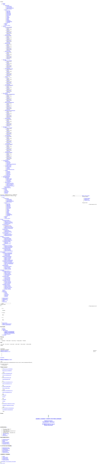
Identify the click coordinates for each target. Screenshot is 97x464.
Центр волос (7, 5)
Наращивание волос (5, 447)
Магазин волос (9, 6)
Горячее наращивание (8, 253)
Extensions (8, 171)
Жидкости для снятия (8, 261)
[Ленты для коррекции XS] (7, 373)
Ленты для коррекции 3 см (7, 383)
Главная (3, 3)
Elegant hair (8, 206)
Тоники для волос (7, 273)
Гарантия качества (5, 459)
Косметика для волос (8, 127)
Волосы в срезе (7, 43)
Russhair (7, 19)
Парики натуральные (8, 245)
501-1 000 (7, 344)
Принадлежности (8, 118)
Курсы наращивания (5, 450)
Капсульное (8, 162)
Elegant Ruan (8, 13)
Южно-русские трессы (8, 234)
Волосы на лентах (8, 35)
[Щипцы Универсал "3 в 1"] (5, 351)
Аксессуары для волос (9, 144)
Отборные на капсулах (8, 221)
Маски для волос (7, 272)
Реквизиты (6, 192)
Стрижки (8, 167)
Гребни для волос (7, 285)
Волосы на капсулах (5, 220)
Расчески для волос (7, 281)
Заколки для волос (7, 286)
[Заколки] (4, 399)
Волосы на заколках (8, 60)
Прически (8, 168)
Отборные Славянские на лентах (8, 405)
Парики (3, 244)
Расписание (8, 180)
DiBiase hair (8, 12)
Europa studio (8, 14)
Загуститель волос (8, 135)
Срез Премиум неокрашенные (7, 409)
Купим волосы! (7, 175)
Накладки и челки (7, 243)
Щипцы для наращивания (9, 102)
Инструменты (8, 32)
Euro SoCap (8, 15)
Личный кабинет (87, 198)
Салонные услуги (8, 165)
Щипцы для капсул (7, 258)
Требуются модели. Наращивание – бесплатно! (49, 421)
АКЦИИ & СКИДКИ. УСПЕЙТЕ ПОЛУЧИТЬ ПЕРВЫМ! (48, 418)
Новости (5, 23)
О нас (4, 4)
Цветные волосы (7, 223)
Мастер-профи (8, 179)
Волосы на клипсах (7, 239)
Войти (83, 195)
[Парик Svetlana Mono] (6, 386)
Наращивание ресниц (6, 448)
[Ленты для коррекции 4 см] (7, 390)
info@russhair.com (6, 433)
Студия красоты (9, 7)
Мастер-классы (7, 182)
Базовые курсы (9, 178)
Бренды (5, 9)
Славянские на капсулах (8, 222)
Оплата (5, 189)
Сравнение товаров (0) (4, 350)
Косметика (8, 34)
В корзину (2, 364)
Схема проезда (4, 435)
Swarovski (8, 22)
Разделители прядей (7, 266)
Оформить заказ (87, 200)
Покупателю (4, 188)
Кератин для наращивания (9, 262)
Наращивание (7, 161)
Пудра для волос (7, 277)
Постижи (8, 30)
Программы (7, 177)
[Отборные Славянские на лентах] (8, 403)
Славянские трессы (7, 233)
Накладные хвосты (7, 241)
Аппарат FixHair (7, 254)
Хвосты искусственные (8, 250)
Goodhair (7, 210)
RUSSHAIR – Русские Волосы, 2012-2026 (8, 461)
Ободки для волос (7, 288)
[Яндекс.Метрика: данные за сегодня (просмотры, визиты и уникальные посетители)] (2, 463)
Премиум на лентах (7, 225)
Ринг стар (6, 264)
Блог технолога (7, 186)
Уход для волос (7, 275)
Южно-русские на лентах (8, 227)
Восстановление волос (10, 169)
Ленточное (8, 163)
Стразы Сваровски (7, 282)
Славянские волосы (5, 439)
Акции (5, 24)
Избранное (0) (86, 199)
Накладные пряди (7, 249)
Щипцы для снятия (7, 257)
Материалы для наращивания (10, 110)
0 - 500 (3, 344)
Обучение (4, 290)
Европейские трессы (8, 235)
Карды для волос (7, 267)
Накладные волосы (7, 238)
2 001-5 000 (17, 344)
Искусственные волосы (9, 85)
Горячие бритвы (7, 255)
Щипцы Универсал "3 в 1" (6, 359)
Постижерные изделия (9, 68)
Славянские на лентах (8, 226)
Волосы (4, 26)
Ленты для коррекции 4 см (7, 392)
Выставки (8, 173)
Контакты (6, 296)
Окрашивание (8, 166)
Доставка (6, 190)
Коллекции (8, 172)
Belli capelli (8, 11)
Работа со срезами (9, 184)
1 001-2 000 (12, 344)
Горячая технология (9, 183)
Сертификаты (8, 181)
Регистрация (87, 195)
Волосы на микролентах (8, 228)
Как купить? (6, 191)
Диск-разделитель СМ (6, 379)
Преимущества (9, 8)
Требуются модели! (5, 452)
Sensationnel (8, 20)
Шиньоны (6, 242)
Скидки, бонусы (7, 25)
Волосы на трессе (8, 51)
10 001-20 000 (28, 344)
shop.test (4, 434)
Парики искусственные (8, 246)
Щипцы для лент (7, 259)
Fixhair (7, 16)
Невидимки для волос (8, 287)
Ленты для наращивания (8, 263)
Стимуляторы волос (7, 274)
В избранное (6, 364)
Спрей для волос (7, 278)
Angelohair (8, 10)
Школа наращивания (6, 176)
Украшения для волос (8, 152)
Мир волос (8, 174)
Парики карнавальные (8, 247)
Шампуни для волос (7, 271)
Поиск (2, 345)
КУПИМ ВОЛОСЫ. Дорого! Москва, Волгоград (48, 424)
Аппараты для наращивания (10, 94)
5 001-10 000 (23, 344)
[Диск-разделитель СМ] (6, 377)
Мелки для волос (7, 283)
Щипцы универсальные (6, 324)
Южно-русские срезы (8, 231)
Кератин (3, 396)
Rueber (7, 18)
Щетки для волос (7, 280)
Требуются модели (7, 187)
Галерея (6, 170)
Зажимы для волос (7, 268)
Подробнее (2, 357)
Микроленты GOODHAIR (7, 370)
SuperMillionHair (9, 21)
